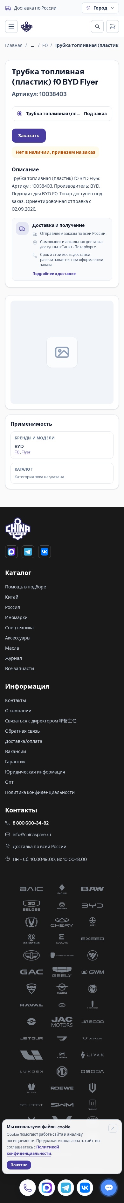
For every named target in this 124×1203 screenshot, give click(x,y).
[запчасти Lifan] (62, 1055)
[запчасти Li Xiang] (31, 1055)
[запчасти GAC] (31, 972)
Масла (12, 648)
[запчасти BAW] (92, 889)
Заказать (28, 135)
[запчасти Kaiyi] (92, 1038)
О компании (18, 711)
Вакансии (15, 751)
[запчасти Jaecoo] (92, 1021)
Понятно (18, 1164)
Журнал (13, 658)
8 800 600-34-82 (31, 823)
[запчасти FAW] (31, 955)
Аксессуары (18, 638)
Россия (12, 607)
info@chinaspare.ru (32, 834)
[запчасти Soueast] (31, 1104)
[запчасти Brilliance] (62, 905)
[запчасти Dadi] (92, 922)
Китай (11, 597)
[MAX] (11, 551)
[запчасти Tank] (92, 1104)
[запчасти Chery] (62, 922)
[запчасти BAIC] (31, 889)
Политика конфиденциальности (40, 792)
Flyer (26, 452)
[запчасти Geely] (62, 972)
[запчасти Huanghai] (31, 1021)
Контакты (15, 700)
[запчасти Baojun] (62, 889)
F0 (45, 45)
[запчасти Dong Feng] (31, 938)
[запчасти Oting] (31, 1088)
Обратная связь (22, 731)
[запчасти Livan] (92, 1055)
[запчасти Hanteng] (92, 988)
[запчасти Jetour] (31, 1038)
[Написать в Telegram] (66, 1188)
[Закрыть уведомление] (112, 1128)
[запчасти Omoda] (92, 1071)
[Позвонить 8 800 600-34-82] (28, 1188)
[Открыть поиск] (97, 26)
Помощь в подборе (25, 587)
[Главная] (26, 26)
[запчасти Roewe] (62, 1088)
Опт (9, 782)
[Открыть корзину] (112, 26)
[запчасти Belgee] (31, 905)
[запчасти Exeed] (92, 938)
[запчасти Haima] (62, 988)
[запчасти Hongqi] (92, 1005)
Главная (14, 45)
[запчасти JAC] (62, 1021)
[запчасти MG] (62, 1071)
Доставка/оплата (23, 741)
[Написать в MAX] (47, 1188)
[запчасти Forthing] (62, 955)
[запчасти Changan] (31, 922)
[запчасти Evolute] (62, 938)
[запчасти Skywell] (92, 1088)
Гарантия (15, 762)
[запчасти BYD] (92, 905)
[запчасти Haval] (31, 1005)
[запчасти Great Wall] (92, 972)
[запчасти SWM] (62, 1104)
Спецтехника (19, 628)
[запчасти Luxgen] (31, 1071)
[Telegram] (28, 551)
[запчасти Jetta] (62, 1038)
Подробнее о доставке (54, 273)
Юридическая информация (35, 772)
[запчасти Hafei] (31, 988)
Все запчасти (19, 668)
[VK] (44, 551)
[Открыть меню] (11, 26)
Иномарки (16, 617)
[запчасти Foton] (92, 955)
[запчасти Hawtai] (62, 1005)
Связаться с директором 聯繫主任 (41, 721)
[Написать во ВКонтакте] (85, 1188)
